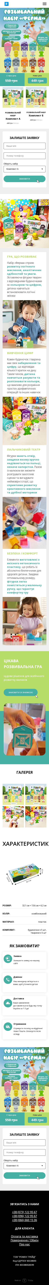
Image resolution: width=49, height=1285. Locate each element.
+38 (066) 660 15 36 (24, 1220)
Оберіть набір (11, 163)
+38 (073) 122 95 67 (24, 1212)
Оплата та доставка (24, 1236)
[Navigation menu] (44, 4)
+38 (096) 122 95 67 (24, 1216)
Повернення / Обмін (25, 1240)
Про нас (24, 1244)
